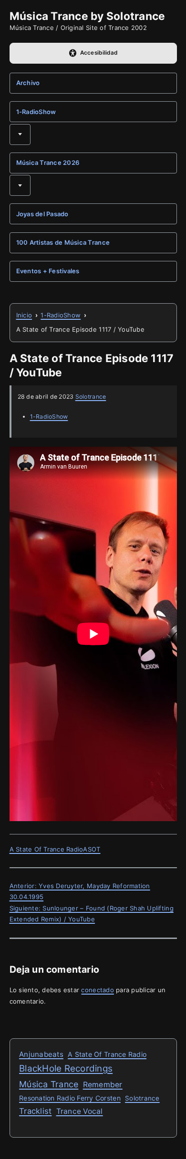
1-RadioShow (36, 111)
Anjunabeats (41, 1054)
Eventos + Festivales (48, 271)
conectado (97, 990)
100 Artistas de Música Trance (63, 242)
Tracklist (35, 1111)
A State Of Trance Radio (46, 849)
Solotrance (90, 396)
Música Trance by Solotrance (87, 16)
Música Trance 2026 (48, 162)
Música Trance (48, 1084)
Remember (103, 1084)
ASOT (91, 849)
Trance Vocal (79, 1111)
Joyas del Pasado (42, 214)
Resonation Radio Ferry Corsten (70, 1098)
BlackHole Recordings (66, 1068)
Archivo (28, 82)
